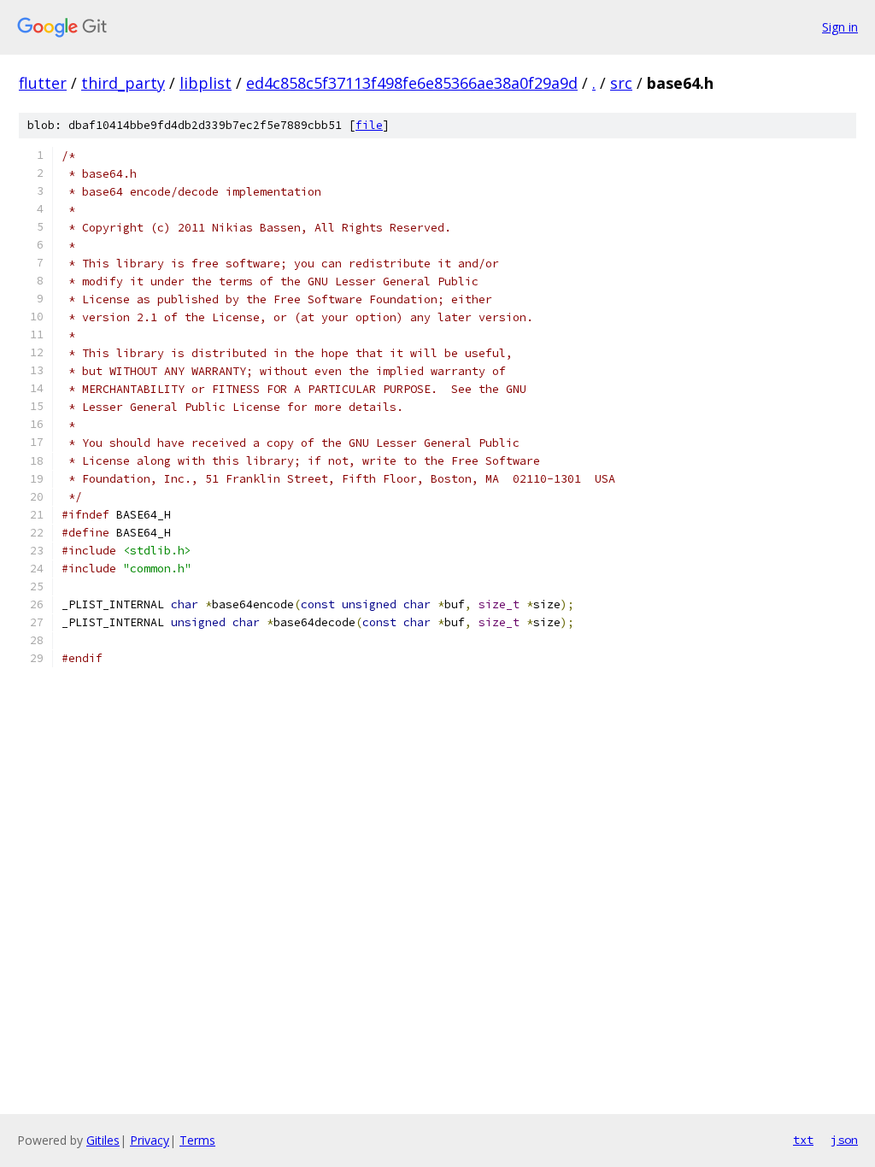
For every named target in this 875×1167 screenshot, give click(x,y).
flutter (43, 83)
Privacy (149, 1140)
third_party (123, 83)
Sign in (840, 27)
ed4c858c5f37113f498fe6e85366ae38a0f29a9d (412, 83)
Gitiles (103, 1140)
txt (803, 1139)
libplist (205, 83)
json (844, 1139)
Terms (197, 1140)
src (621, 83)
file (369, 125)
